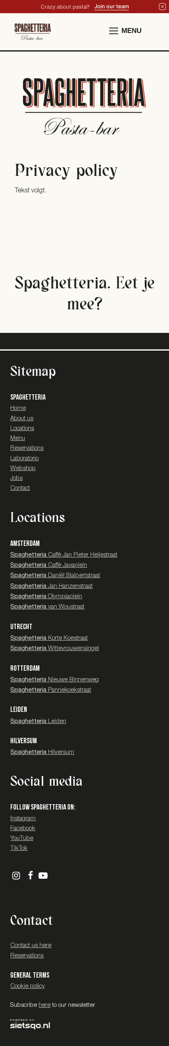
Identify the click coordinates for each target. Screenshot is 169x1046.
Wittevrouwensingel (54, 649)
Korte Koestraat (49, 638)
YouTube (21, 838)
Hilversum (42, 752)
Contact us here (30, 946)
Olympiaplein (46, 597)
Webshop (23, 469)
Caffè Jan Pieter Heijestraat (63, 555)
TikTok (18, 848)
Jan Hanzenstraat (51, 586)
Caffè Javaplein (48, 565)
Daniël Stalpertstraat (55, 576)
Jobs (16, 478)
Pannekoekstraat (50, 690)
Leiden (38, 721)
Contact (20, 488)
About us (21, 419)
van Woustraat (47, 607)
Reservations (26, 448)
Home (18, 408)
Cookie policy (27, 986)
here (44, 1005)
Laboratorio (24, 459)
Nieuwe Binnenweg (54, 680)
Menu (17, 438)
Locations (22, 429)
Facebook (22, 829)
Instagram (23, 819)
